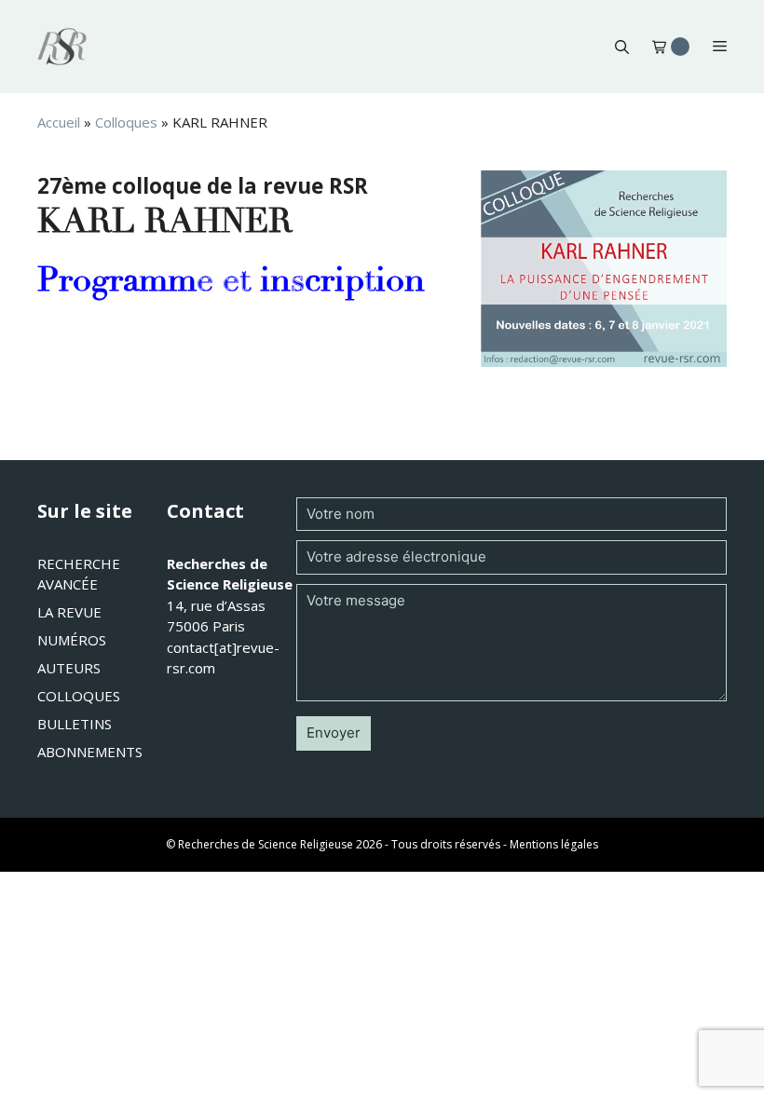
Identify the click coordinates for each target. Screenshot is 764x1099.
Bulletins (74, 723)
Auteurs (69, 667)
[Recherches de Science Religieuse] (62, 47)
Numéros (71, 640)
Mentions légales (554, 844)
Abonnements (90, 751)
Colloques (126, 122)
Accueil (58, 122)
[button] (622, 47)
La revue (69, 612)
